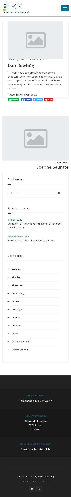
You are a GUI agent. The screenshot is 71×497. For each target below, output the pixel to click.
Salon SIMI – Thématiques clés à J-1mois (31, 240)
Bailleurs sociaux (20, 341)
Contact (45, 481)
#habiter (16, 277)
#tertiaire (16, 325)
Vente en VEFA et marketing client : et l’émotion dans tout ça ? (35, 225)
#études (16, 269)
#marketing (18, 293)
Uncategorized (20, 350)
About (25, 481)
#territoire (17, 317)
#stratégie (17, 309)
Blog (35, 481)
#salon (15, 301)
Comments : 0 (36, 59)
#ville (15, 333)
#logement (18, 285)
